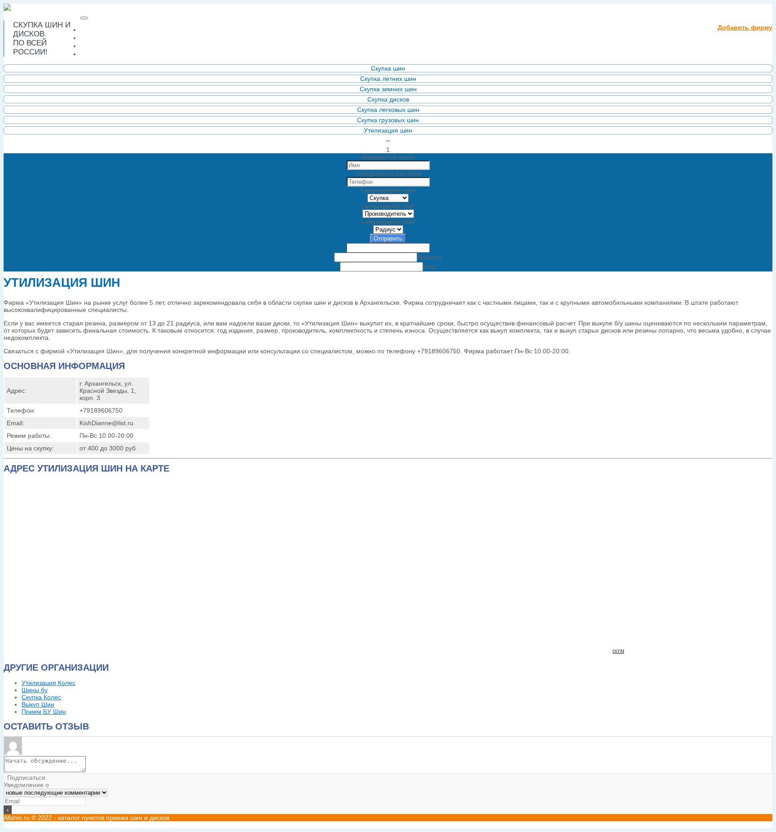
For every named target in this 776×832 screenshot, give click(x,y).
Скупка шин (388, 68)
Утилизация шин (388, 130)
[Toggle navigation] (84, 18)
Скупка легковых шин (388, 109)
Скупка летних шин (388, 78)
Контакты (99, 54)
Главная (118, 29)
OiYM (618, 651)
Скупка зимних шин (388, 89)
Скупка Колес (41, 697)
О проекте (101, 37)
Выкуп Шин (38, 704)
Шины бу (35, 690)
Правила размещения (125, 45)
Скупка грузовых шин (388, 120)
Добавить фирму (745, 27)
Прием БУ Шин (44, 711)
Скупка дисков (388, 99)
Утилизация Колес (48, 682)
